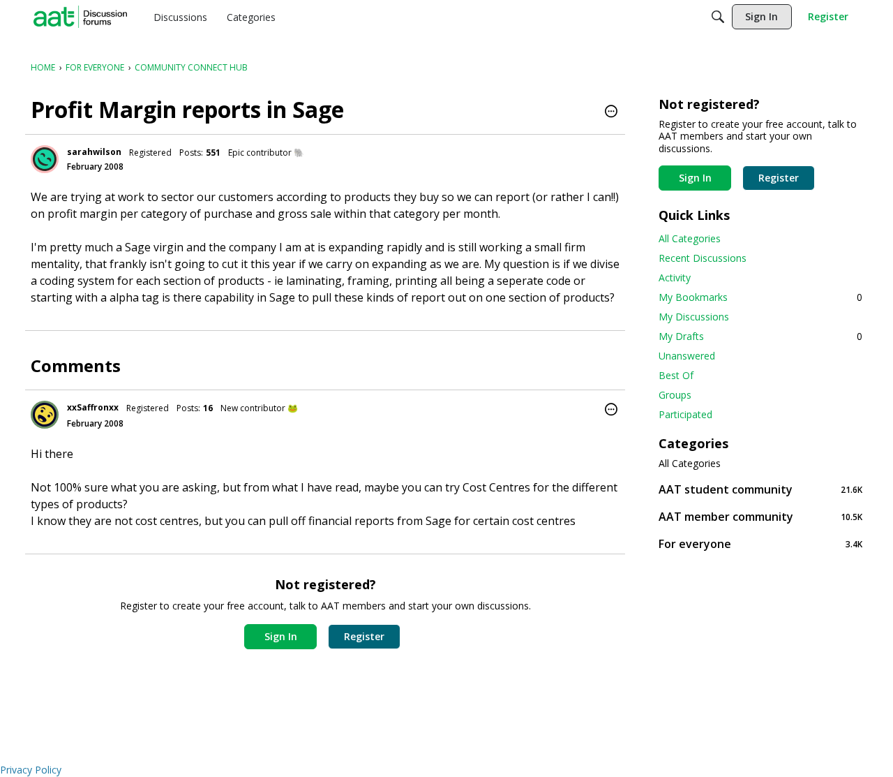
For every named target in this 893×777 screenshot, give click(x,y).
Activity (675, 277)
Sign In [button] (280, 636)
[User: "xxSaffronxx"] (45, 415)
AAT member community (760, 516)
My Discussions (694, 316)
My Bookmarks (760, 297)
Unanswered (687, 355)
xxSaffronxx (93, 407)
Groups (675, 394)
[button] (611, 112)
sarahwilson (94, 152)
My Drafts (760, 336)
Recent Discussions (702, 258)
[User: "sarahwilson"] (45, 159)
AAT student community (760, 489)
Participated (685, 414)
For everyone (760, 543)
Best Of (676, 375)
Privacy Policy (30, 769)
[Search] (717, 16)
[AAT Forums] (80, 17)
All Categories (690, 238)
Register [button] (364, 636)
